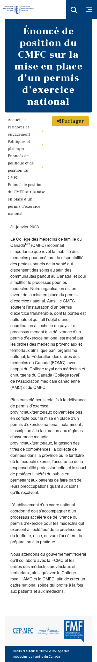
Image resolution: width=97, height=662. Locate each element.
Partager (73, 121)
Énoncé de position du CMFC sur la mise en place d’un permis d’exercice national (26, 199)
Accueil (15, 120)
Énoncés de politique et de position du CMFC (21, 166)
